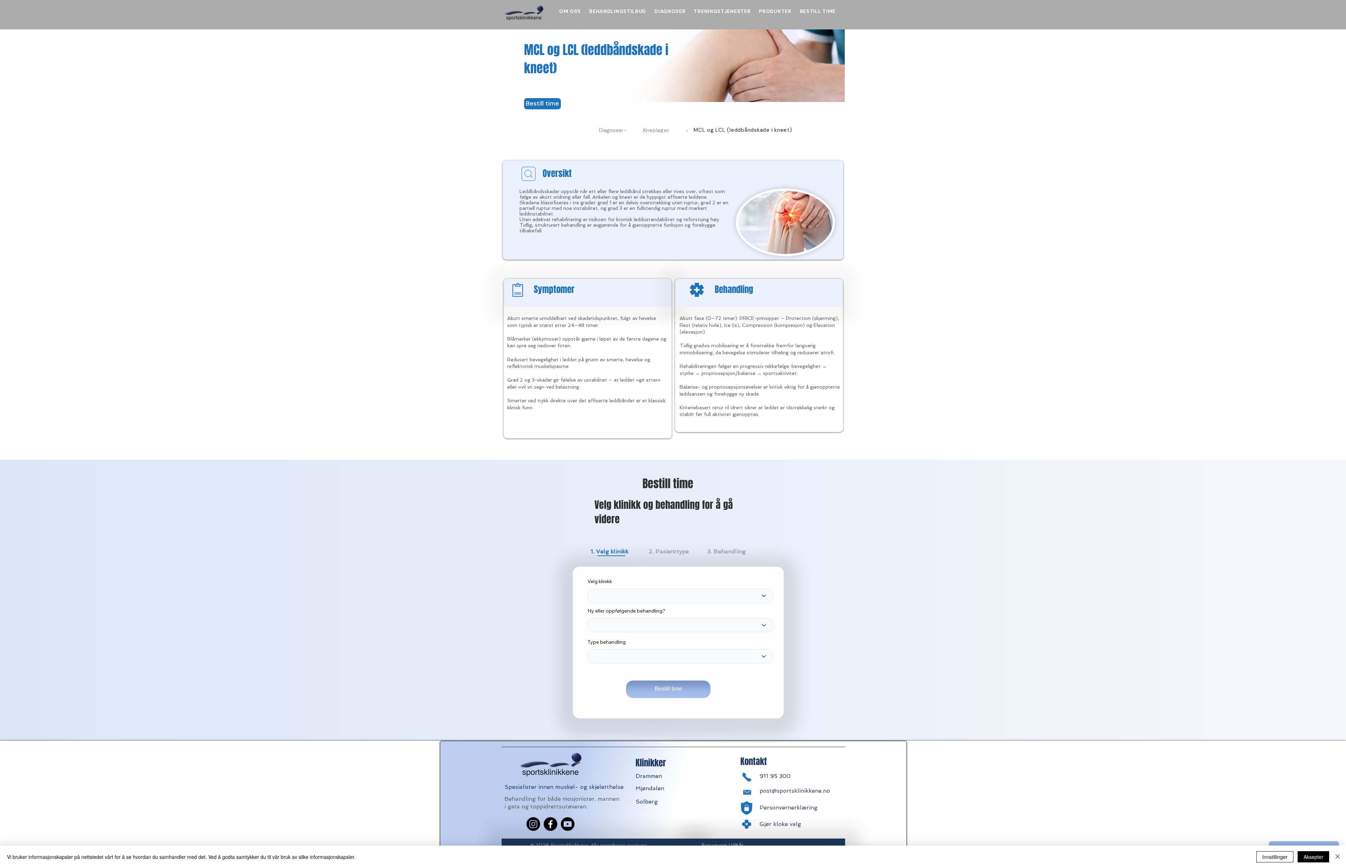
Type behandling (606, 642)
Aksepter (1313, 856)
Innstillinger (1274, 856)
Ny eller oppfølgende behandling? (626, 610)
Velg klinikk (599, 581)
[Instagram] (533, 824)
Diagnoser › (612, 130)
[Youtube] (568, 824)
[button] (542, 103)
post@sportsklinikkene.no (795, 790)
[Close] (1337, 856)
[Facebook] (550, 824)
